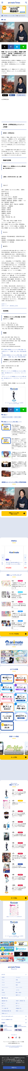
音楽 (3, 990)
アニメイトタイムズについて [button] (7, 1016)
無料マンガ (18, 995)
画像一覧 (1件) (22, 95)
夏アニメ (17, 1003)
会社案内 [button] (3, 1022)
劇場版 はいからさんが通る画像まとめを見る (14, 513)
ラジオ (3, 982)
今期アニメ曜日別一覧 (20, 1000)
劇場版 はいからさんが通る (7, 417)
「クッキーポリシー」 (10, 1062)
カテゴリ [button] (3, 974)
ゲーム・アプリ (19, 987)
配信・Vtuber (18, 992)
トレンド (3, 995)
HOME (3, 977)
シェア (13, 95)
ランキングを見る (14, 633)
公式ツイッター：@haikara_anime (9, 305)
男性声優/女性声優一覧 (6, 1010)
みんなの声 (18, 982)
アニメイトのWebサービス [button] (6, 1019)
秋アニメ (3, 1005)
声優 (17, 979)
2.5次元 (3, 992)
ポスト (6, 95)
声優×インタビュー (20, 1010)
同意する (14, 1067)
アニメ (3, 979)
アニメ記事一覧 (5, 1008)
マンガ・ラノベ (5, 987)
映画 (17, 984)
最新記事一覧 (4, 1000)
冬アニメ (17, 1005)
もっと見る (14, 757)
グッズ (3, 984)
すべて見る (14, 898)
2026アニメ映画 (18, 417)
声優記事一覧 (18, 1008)
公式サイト (4, 304)
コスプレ (17, 990)
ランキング (18, 977)
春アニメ (3, 1003)
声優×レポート (5, 1013)
